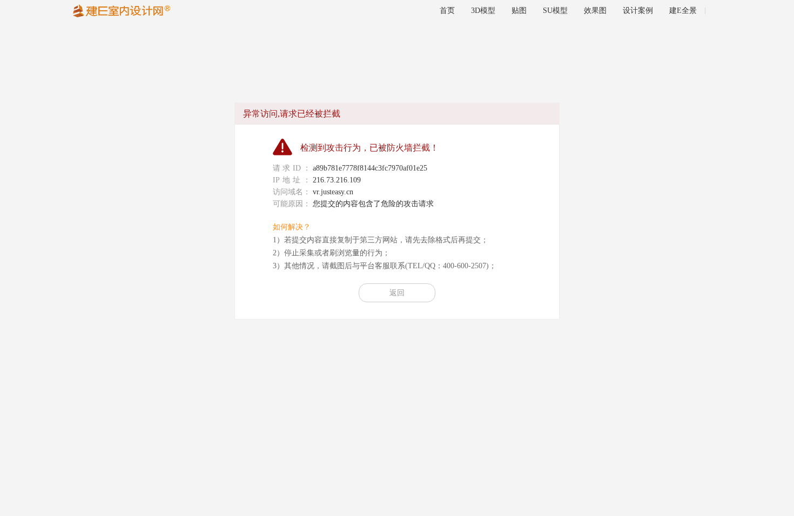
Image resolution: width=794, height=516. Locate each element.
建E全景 (683, 10)
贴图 (519, 10)
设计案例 (638, 10)
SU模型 (555, 10)
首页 (447, 10)
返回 (397, 293)
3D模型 (483, 10)
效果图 (595, 10)
